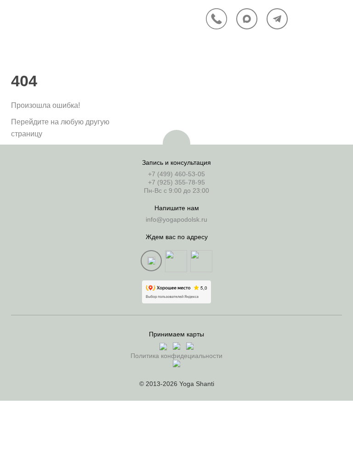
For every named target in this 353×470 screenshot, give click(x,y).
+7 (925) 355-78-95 (176, 182)
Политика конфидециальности (176, 355)
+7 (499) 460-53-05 (176, 174)
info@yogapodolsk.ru (176, 219)
